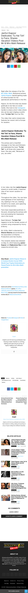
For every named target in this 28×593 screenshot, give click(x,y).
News (6, 26)
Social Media (22, 380)
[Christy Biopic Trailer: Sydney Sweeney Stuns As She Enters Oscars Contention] (5, 452)
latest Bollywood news (6, 380)
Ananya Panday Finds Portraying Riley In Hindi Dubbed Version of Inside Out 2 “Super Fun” (21, 400)
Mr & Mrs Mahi (15, 380)
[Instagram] (7, 574)
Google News (5, 319)
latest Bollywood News (17, 286)
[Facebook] (8, 66)
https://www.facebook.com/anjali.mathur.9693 (14, 419)
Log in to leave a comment (14, 516)
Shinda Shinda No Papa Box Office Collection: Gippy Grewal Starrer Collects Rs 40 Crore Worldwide (7, 400)
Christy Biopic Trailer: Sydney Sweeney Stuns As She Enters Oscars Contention (18, 452)
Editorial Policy (20, 583)
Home (2, 26)
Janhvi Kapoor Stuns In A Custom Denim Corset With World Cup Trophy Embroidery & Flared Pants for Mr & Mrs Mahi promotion (13, 263)
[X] (12, 66)
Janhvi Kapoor (19, 378)
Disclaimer (12, 583)
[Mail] (12, 574)
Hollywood (14, 456)
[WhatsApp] (19, 66)
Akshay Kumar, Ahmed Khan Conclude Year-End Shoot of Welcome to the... (19, 498)
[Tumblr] (20, 574)
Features (7, 378)
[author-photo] (14, 414)
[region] (14, 16)
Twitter (22, 318)
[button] (3, 2)
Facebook (9, 318)
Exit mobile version (14, 591)
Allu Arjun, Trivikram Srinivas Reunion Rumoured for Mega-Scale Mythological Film (18, 486)
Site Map (6, 583)
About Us (6, 580)
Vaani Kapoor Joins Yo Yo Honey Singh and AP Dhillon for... (19, 463)
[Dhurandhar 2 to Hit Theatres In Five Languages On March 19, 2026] (5, 474)
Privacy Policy (20, 580)
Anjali (4, 45)
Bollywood (12, 26)
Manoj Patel (20, 456)
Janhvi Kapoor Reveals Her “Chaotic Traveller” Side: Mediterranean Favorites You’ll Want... (18, 442)
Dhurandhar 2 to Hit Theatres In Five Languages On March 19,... (18, 474)
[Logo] (14, 549)
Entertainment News (12, 290)
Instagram (16, 318)
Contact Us (13, 580)
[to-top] (26, 590)
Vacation (3, 382)
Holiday (12, 378)
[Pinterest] (15, 66)
